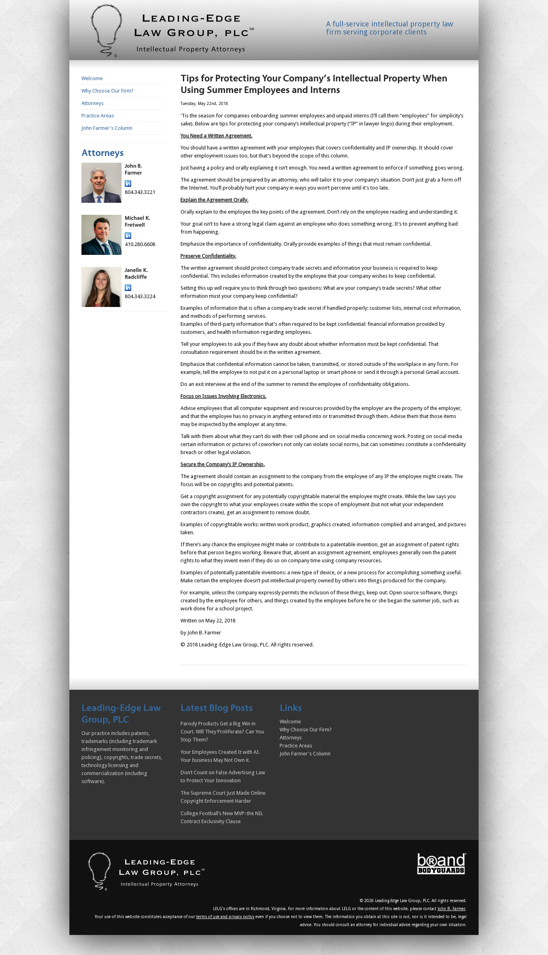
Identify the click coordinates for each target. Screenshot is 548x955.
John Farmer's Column (106, 128)
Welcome (92, 78)
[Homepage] (147, 871)
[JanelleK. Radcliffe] (137, 273)
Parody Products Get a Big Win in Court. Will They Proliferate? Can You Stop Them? (222, 732)
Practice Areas (97, 116)
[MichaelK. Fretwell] (137, 221)
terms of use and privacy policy (225, 917)
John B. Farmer (451, 909)
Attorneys (92, 103)
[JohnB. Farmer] (133, 169)
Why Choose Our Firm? (107, 91)
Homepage (181, 32)
